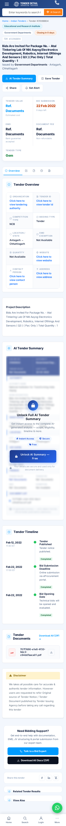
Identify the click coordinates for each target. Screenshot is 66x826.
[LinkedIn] (49, 778)
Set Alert (34, 87)
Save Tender (52, 78)
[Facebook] (42, 778)
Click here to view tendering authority (18, 204)
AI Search (55, 12)
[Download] (51, 652)
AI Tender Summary (21, 78)
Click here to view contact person (17, 280)
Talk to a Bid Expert (35, 751)
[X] (56, 778)
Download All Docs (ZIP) (35, 760)
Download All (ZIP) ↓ (49, 637)
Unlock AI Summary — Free (35, 456)
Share (13, 87)
